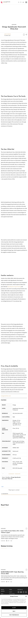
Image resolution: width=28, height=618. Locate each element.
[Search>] (18, 2)
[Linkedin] (26, 592)
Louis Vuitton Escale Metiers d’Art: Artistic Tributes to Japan (12, 531)
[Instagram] (19, 592)
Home (3, 477)
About (2, 593)
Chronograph (11, 473)
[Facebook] (24, 592)
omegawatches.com (6, 395)
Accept (14, 607)
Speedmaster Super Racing (14, 286)
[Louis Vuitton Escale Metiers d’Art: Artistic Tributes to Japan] (14, 518)
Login (2, 486)
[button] (26, 596)
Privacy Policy (12, 593)
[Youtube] (21, 592)
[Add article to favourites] (24, 35)
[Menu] (26, 2)
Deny (14, 611)
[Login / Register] (20, 2)
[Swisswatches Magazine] (5, 2)
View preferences (14, 615)
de (23, 2)
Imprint (10, 592)
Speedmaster (17, 473)
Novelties (14, 24)
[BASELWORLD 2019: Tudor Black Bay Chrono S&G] (14, 559)
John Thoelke (7, 34)
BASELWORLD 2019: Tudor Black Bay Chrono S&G (12, 572)
